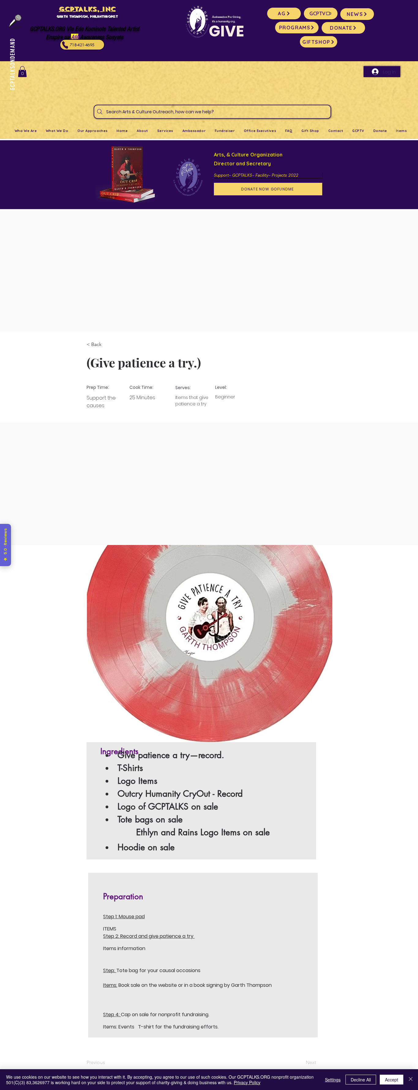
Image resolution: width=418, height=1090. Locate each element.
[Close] (410, 1079)
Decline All (361, 1080)
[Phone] (65, 45)
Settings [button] (333, 1080)
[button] (22, 71)
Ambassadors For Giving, (226, 17)
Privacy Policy (247, 1082)
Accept (391, 1080)
